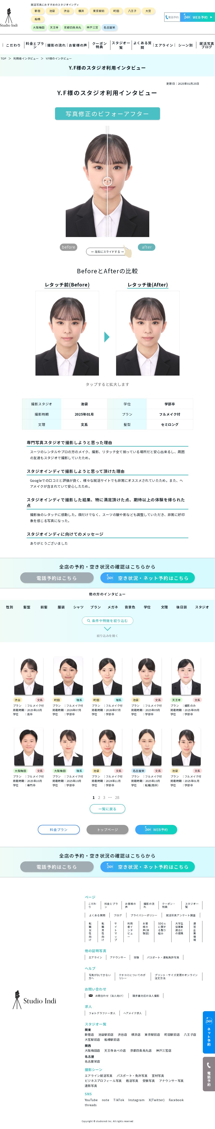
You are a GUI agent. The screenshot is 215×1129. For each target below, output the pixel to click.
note (105, 1100)
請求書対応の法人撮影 (145, 995)
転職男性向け (103, 931)
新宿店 (89, 1034)
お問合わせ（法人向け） (110, 995)
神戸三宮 (92, 27)
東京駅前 (99, 11)
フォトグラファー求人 (102, 1013)
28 (117, 797)
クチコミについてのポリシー (132, 976)
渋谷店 (122, 1034)
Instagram (136, 1100)
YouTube (91, 1100)
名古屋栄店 (92, 1061)
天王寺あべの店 (115, 1050)
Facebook (176, 1100)
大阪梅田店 (92, 1050)
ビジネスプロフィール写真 (103, 1080)
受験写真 (149, 1080)
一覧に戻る (107, 808)
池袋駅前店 (106, 1034)
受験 (136, 957)
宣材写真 (158, 1075)
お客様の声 (130, 905)
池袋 (52, 11)
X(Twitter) (157, 1100)
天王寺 (54, 27)
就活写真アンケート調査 (181, 915)
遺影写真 (91, 1086)
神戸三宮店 (164, 1050)
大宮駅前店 (92, 1039)
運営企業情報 (194, 931)
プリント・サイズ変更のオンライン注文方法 (176, 976)
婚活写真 (132, 1080)
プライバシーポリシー (144, 915)
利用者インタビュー (26, 58)
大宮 (148, 11)
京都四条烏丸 (72, 27)
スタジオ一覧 (121, 45)
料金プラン (59, 829)
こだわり (92, 905)
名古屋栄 (109, 27)
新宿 (37, 11)
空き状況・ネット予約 (153, 577)
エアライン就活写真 (99, 1075)
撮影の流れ (149, 905)
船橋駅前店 (112, 1039)
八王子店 (190, 1034)
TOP (3, 58)
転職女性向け (90, 931)
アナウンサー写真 (171, 1080)
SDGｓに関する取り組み (162, 928)
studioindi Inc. (104, 1121)
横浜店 (135, 1034)
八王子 (132, 11)
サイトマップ (115, 931)
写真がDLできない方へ (100, 976)
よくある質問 (142, 45)
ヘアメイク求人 (132, 1013)
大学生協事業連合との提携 (179, 928)
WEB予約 (160, 829)
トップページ (107, 829)
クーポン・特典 (169, 905)
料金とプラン (111, 905)
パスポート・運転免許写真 (163, 957)
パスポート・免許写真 (132, 1075)
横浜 (81, 11)
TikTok (118, 1100)
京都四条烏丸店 (141, 1050)
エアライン (95, 957)
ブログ (118, 915)
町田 (116, 11)
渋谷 (66, 11)
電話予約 (57, 577)
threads (91, 1105)
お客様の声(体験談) (146, 928)
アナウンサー (118, 957)
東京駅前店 (152, 1034)
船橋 (37, 19)
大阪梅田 (39, 27)
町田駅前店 (172, 1034)
